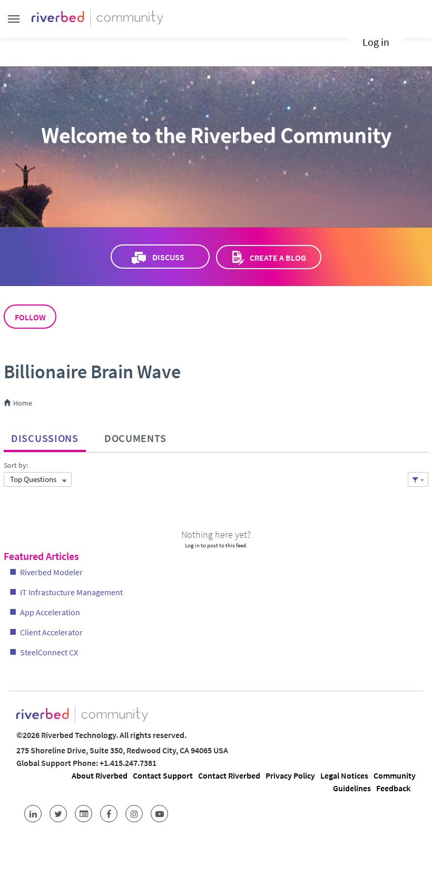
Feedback (393, 788)
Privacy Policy (290, 775)
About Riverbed (99, 775)
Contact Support (163, 775)
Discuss (168, 257)
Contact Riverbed (229, 775)
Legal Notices (344, 775)
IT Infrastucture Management (71, 592)
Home (21, 403)
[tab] (45, 435)
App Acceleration (50, 612)
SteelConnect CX (49, 652)
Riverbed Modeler (51, 572)
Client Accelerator (51, 632)
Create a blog (278, 257)
